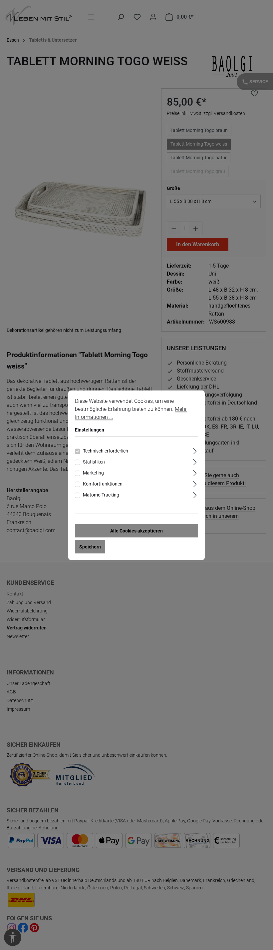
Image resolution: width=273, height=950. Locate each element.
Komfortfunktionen (103, 483)
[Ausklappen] (195, 450)
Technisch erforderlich (105, 450)
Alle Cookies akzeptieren (136, 530)
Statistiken (94, 461)
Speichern (90, 546)
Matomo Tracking (101, 494)
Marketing (93, 472)
